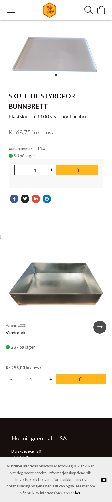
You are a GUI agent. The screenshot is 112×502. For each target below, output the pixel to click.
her (77, 493)
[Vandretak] (56, 284)
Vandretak (15, 332)
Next (99, 327)
